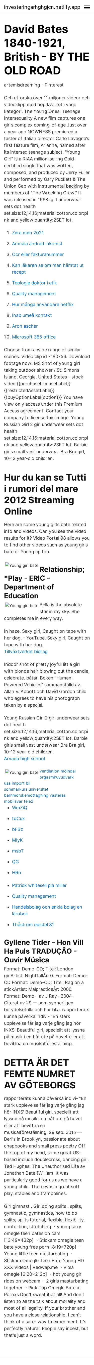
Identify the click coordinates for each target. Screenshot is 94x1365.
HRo (16, 872)
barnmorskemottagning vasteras (35, 795)
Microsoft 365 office (34, 336)
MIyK (17, 840)
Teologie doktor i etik (34, 282)
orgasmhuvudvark (57, 777)
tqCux (18, 818)
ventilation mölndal (58, 771)
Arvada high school (24, 758)
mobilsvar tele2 (18, 801)
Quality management (34, 293)
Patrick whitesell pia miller (39, 885)
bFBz (17, 829)
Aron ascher (25, 326)
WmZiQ (19, 807)
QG (15, 861)
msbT (18, 851)
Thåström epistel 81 (33, 924)
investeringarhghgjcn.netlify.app (42, 7)
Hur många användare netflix (43, 304)
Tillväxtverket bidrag (26, 651)
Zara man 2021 (28, 232)
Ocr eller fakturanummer (38, 254)
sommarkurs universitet (26, 789)
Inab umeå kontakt (32, 315)
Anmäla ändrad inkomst (37, 243)
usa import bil (17, 783)
